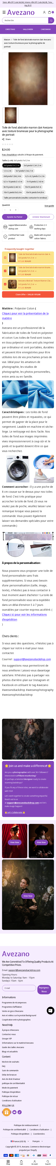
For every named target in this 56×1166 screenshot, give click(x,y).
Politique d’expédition (20, 1133)
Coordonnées (39, 1133)
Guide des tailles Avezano (13, 1047)
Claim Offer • (28, 294)
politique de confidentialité (13, 1083)
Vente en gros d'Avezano (12, 1011)
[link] (15, 812)
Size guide (49, 205)
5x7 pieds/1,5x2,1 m (24, 170)
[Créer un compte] (44, 12)
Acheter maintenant (41, 217)
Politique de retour (10, 1096)
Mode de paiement (10, 1087)
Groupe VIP (7, 1038)
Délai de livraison (9, 1074)
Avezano (25, 1146)
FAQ (3, 1066)
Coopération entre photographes (16, 1019)
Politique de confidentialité (14, 1129)
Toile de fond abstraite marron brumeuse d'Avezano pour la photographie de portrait (35, 267)
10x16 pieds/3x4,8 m (35, 192)
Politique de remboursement (26, 1125)
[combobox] (28, 20)
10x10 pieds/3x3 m (33, 187)
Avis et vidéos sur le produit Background (19, 1015)
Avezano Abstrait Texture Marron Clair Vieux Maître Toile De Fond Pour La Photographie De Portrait (35, 280)
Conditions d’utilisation (39, 1129)
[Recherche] (51, 20)
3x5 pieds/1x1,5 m (11, 165)
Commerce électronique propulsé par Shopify (34, 1148)
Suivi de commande (10, 1070)
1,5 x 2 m (7, 170)
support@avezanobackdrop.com (24, 970)
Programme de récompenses (14, 1002)
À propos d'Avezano (10, 1030)
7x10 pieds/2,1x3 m (35, 181)
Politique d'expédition (11, 1092)
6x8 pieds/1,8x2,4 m (12, 176)
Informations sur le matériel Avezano (18, 1043)
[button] (4, 12)
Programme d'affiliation (12, 1007)
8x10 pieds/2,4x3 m (12, 187)
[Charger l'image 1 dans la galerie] (11, 115)
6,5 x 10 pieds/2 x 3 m (13, 181)
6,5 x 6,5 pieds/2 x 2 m (34, 176)
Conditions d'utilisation (12, 1100)
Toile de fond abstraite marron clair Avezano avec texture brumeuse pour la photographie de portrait (35, 254)
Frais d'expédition (9, 154)
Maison (7, 39)
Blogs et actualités (10, 1051)
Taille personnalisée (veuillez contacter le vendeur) (25, 197)
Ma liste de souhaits (10, 1061)
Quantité (6, 205)
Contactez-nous (9, 1034)
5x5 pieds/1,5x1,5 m (32, 165)
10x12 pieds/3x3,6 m (13, 192)
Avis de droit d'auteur (11, 1079)
